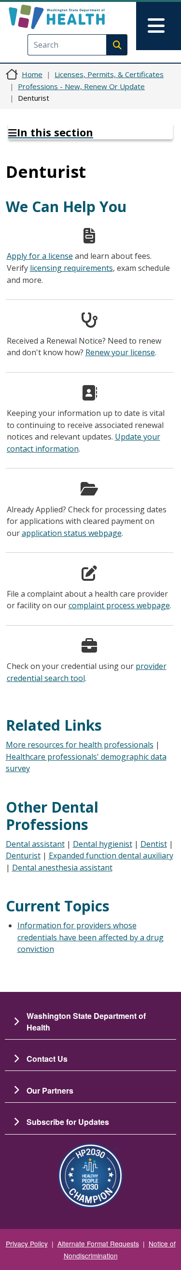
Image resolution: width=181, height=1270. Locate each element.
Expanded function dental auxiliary (111, 855)
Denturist (23, 855)
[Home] (73, 17)
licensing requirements (71, 268)
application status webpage (72, 533)
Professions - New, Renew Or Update (81, 86)
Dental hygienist (102, 844)
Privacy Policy (27, 1243)
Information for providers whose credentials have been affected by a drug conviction (90, 937)
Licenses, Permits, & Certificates (109, 74)
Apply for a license (40, 256)
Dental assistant (35, 844)
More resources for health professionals (79, 744)
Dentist (153, 844)
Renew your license (120, 352)
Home (32, 74)
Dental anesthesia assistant (62, 867)
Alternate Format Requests (98, 1243)
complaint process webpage (119, 605)
